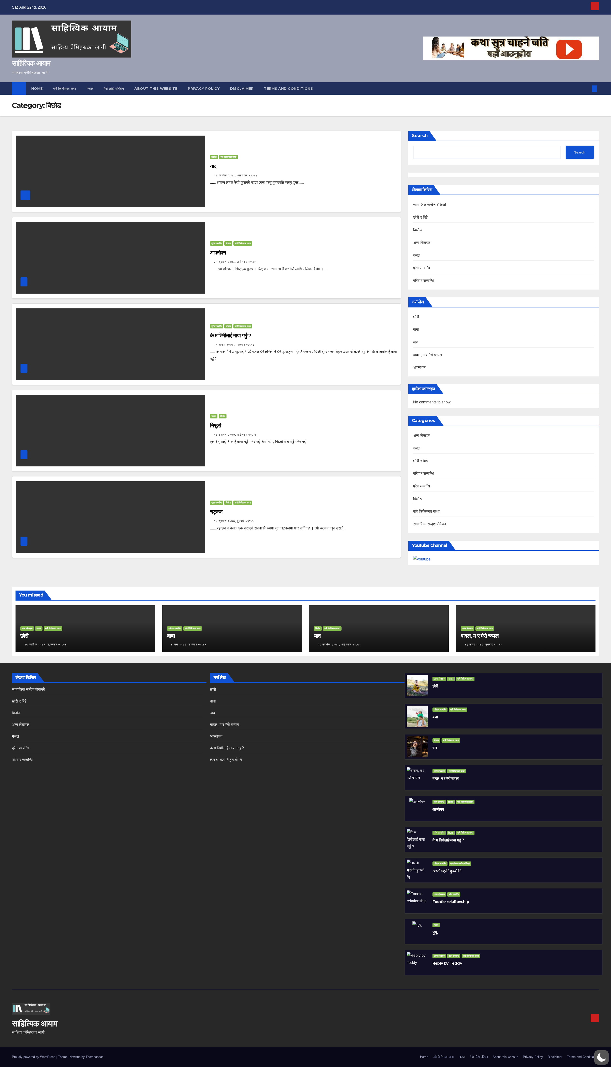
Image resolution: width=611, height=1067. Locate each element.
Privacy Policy (204, 88)
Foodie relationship (450, 901)
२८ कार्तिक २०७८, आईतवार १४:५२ (235, 175)
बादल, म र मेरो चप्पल (427, 355)
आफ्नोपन (218, 252)
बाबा (416, 329)
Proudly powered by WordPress (34, 1057)
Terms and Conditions (288, 88)
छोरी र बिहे (420, 217)
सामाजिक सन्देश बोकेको (429, 205)
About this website (155, 88)
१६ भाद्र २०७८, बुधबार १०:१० (483, 644)
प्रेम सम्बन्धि (216, 243)
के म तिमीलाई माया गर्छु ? (230, 335)
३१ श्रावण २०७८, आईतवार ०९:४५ (235, 262)
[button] (586, 88)
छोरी (416, 317)
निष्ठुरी (215, 425)
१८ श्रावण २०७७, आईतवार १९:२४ (235, 434)
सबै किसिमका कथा (64, 88)
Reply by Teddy (447, 963)
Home (37, 88)
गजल (90, 88)
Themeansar (94, 1057)
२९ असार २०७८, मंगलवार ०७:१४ (234, 344)
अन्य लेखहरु (421, 243)
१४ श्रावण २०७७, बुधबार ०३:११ (234, 521)
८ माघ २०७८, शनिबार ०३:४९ (189, 644)
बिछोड (213, 157)
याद (213, 166)
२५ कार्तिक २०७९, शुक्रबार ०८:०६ (45, 644)
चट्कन (216, 512)
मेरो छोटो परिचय (114, 88)
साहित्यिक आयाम (31, 63)
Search (420, 135)
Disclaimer (241, 88)
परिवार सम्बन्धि (423, 281)
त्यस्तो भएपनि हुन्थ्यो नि (226, 760)
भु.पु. (435, 932)
